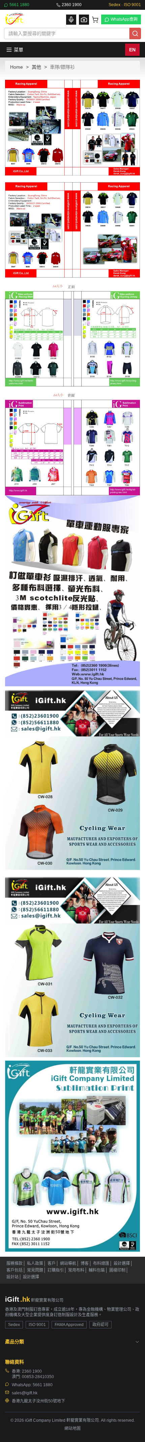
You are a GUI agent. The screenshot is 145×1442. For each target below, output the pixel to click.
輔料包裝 (97, 1270)
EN (132, 49)
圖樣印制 (117, 1270)
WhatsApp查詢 (124, 19)
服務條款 (14, 1263)
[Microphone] (71, 20)
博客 (85, 1263)
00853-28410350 (38, 1376)
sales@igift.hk (24, 1393)
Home (16, 67)
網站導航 (68, 1263)
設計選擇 (122, 1263)
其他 (36, 67)
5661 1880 (19, 4)
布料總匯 (101, 1263)
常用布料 (76, 1270)
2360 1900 (72, 4)
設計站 (12, 1277)
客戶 (52, 1263)
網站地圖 (72, 1428)
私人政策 (35, 1263)
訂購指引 (56, 1270)
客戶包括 (14, 1270)
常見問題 (35, 1270)
